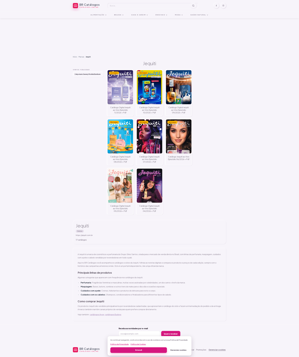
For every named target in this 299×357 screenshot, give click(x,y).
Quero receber (171, 334)
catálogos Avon (97, 314)
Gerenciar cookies (217, 349)
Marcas (81, 57)
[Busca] (193, 5)
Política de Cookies (138, 344)
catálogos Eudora (113, 314)
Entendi (138, 350)
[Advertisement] (149, 35)
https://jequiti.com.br (84, 235)
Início (75, 57)
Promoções (201, 349)
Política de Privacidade (119, 344)
